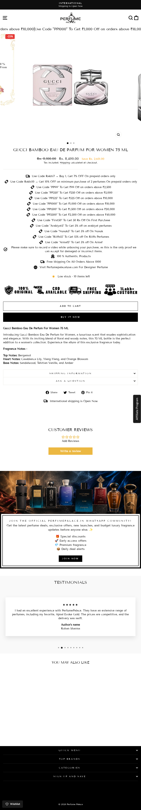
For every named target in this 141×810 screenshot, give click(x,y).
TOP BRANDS (69, 758)
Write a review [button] (70, 451)
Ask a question (70, 380)
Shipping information (70, 373)
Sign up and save (69, 776)
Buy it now (70, 317)
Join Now (70, 558)
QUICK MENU (70, 750)
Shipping (65, 162)
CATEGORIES (69, 767)
